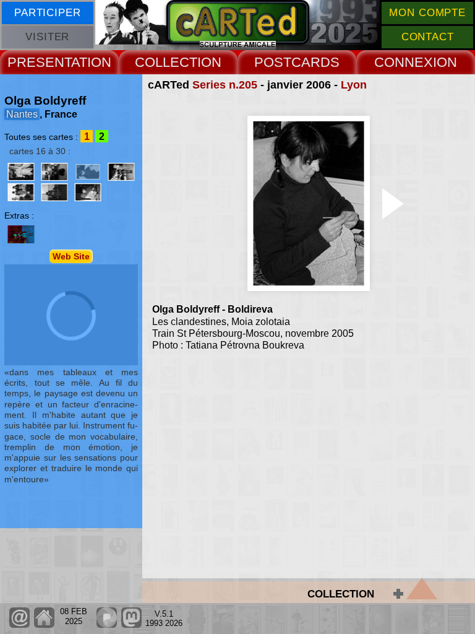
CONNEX (403, 62)
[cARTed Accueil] (44, 625)
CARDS (315, 62)
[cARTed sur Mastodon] (131, 625)
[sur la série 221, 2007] (88, 192)
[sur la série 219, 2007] (54, 192)
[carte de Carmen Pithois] (21, 234)
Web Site (71, 256)
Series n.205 (224, 85)
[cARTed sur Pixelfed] (107, 625)
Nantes (22, 114)
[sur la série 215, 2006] (21, 192)
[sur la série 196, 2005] (54, 172)
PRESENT (39, 62)
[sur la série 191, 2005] (21, 172)
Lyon (354, 85)
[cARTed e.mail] (19, 625)
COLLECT (166, 62)
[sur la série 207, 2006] (121, 172)
